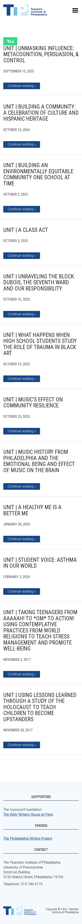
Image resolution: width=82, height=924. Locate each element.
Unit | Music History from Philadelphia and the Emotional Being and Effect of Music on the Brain (39, 461)
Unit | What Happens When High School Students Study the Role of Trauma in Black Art (40, 344)
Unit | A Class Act (25, 230)
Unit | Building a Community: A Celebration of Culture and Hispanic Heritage (41, 112)
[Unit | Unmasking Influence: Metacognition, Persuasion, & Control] (10, 41)
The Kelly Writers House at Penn (28, 814)
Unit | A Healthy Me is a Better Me (32, 510)
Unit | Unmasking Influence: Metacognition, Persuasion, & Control (41, 54)
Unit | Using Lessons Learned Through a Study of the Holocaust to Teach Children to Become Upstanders (40, 707)
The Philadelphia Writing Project (27, 838)
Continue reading (20, 86)
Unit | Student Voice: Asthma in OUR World (40, 563)
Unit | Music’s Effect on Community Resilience (33, 402)
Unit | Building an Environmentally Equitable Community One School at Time (38, 174)
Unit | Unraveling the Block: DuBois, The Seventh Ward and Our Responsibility (39, 282)
